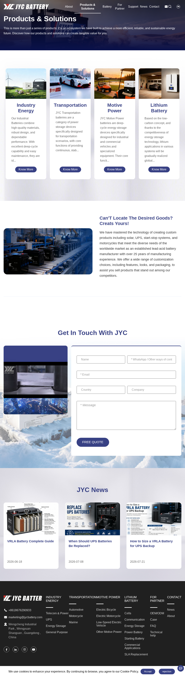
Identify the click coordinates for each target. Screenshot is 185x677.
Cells (159, 70)
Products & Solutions (87, 6)
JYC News (92, 489)
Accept (148, 671)
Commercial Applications (159, 91)
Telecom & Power (26, 76)
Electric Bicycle (114, 74)
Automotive (70, 78)
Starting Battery (159, 87)
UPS (26, 80)
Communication (159, 74)
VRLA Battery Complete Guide (30, 541)
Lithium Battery (158, 107)
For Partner (119, 6)
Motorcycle (70, 83)
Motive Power (114, 107)
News (143, 6)
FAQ (153, 625)
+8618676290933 (19, 610)
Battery (107, 6)
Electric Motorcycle (115, 79)
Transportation (70, 105)
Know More (26, 169)
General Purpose (26, 89)
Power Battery (159, 83)
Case (153, 619)
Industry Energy (26, 107)
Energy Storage (26, 85)
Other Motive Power (114, 91)
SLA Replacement (159, 96)
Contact (154, 6)
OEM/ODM (157, 613)
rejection (166, 671)
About (69, 6)
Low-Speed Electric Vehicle (114, 85)
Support (133, 6)
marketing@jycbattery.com (25, 617)
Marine (70, 87)
